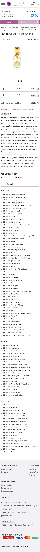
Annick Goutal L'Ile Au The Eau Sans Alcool (15, 384)
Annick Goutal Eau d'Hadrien (10, 356)
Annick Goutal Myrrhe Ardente (11, 351)
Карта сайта (33, 472)
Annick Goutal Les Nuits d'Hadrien (12, 239)
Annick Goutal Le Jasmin (9, 233)
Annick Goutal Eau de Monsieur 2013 (13, 416)
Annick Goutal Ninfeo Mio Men (11, 432)
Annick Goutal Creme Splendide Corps (13, 194)
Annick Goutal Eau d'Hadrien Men (12, 410)
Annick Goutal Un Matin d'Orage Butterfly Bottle (17, 269)
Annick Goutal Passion (8, 297)
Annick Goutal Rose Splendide (11, 299)
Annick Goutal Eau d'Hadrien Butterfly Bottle (16, 205)
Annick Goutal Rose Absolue (10, 263)
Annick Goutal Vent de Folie (10, 308)
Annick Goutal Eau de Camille (10, 211)
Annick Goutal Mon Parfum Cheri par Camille (16, 291)
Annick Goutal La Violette (9, 230)
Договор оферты (7, 491)
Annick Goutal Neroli (8, 252)
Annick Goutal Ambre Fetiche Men (12, 405)
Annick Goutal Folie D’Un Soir (11, 333)
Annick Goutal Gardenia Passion (11, 280)
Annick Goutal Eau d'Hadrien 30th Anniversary (16, 313)
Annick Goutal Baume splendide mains (14, 197)
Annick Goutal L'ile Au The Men (11, 452)
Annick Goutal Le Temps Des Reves (12, 395)
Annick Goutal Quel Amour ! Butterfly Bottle (15, 255)
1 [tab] (18, 81)
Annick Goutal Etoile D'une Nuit (11, 327)
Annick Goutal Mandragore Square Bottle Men (16, 427)
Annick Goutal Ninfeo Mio (9, 294)
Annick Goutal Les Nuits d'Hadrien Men (14, 421)
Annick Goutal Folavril (8, 274)
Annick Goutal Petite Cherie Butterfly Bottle (15, 258)
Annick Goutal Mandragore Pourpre (13, 250)
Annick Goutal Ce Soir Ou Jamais (12, 272)
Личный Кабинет (7, 485)
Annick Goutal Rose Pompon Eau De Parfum (15, 330)
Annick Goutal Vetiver (8, 449)
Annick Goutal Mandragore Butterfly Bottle (15, 244)
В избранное (31, 39)
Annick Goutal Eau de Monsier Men (13, 413)
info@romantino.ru (8, 14)
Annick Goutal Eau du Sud (9, 345)
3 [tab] (21, 81)
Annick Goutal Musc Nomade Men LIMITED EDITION (19, 446)
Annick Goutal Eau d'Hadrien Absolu (13, 359)
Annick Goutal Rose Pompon (10, 321)
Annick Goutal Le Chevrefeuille (11, 227)
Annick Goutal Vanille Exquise (10, 277)
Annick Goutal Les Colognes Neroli (12, 378)
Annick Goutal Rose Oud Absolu (11, 392)
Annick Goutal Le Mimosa (9, 288)
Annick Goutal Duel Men (9, 407)
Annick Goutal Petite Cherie (10, 302)
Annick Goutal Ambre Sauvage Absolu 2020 (15, 335)
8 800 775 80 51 (32, 11)
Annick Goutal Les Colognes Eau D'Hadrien (15, 376)
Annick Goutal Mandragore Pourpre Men (14, 424)
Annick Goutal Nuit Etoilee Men (11, 443)
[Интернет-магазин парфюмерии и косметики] (16, 3)
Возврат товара (6, 469)
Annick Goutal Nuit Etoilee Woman (12, 353)
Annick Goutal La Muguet (9, 286)
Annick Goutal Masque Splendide (12, 247)
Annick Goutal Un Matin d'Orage (12, 305)
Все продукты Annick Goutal (10, 30)
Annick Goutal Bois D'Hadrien (11, 381)
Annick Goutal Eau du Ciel (9, 216)
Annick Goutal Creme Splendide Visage (14, 208)
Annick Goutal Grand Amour (10, 222)
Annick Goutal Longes (8, 310)
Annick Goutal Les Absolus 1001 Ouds (14, 365)
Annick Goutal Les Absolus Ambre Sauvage (15, 367)
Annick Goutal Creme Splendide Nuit (13, 203)
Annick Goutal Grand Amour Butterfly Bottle (16, 225)
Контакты (32, 469)
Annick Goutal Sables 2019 (10, 387)
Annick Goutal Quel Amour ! (10, 261)
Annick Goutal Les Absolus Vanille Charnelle (15, 370)
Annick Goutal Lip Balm (8, 241)
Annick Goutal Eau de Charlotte (11, 214)
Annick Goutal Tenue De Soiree (11, 324)
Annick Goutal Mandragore (10, 348)
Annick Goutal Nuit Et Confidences (12, 319)
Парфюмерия (13, 28)
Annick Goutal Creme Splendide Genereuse (15, 200)
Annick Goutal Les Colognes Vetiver (13, 373)
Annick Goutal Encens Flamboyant (12, 219)
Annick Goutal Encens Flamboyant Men (14, 418)
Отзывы (31, 475)
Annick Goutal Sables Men (9, 435)
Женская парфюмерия (28, 28)
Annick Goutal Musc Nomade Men (12, 362)
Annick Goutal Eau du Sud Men (11, 438)
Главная (3, 28)
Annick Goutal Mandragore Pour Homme (14, 441)
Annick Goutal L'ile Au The (9, 316)
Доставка (4, 472)
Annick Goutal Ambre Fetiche (10, 389)
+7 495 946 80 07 (8, 11)
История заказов (7, 488)
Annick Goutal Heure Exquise (10, 283)
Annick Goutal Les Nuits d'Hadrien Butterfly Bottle (17, 236)
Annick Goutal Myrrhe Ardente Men (13, 430)
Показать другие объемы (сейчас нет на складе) (18, 109)
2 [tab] (20, 81)
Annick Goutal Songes (8, 266)
